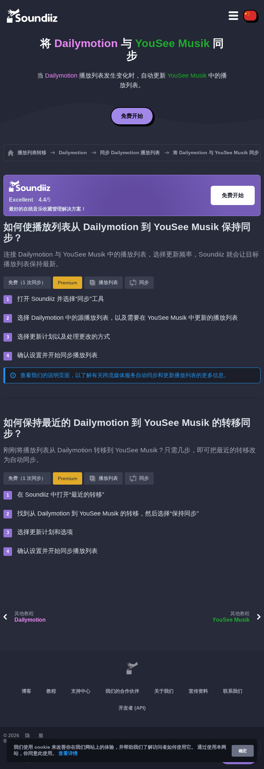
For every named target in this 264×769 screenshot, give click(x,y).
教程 (51, 691)
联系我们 (232, 691)
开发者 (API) (132, 708)
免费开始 (132, 116)
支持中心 (80, 691)
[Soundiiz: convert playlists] (132, 668)
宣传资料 (198, 691)
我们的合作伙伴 (122, 691)
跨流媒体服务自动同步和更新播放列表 (149, 375)
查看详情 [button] (68, 753)
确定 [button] (243, 750)
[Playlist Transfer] (32, 15)
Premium (67, 282)
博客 (26, 691)
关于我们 (164, 691)
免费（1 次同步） (27, 282)
